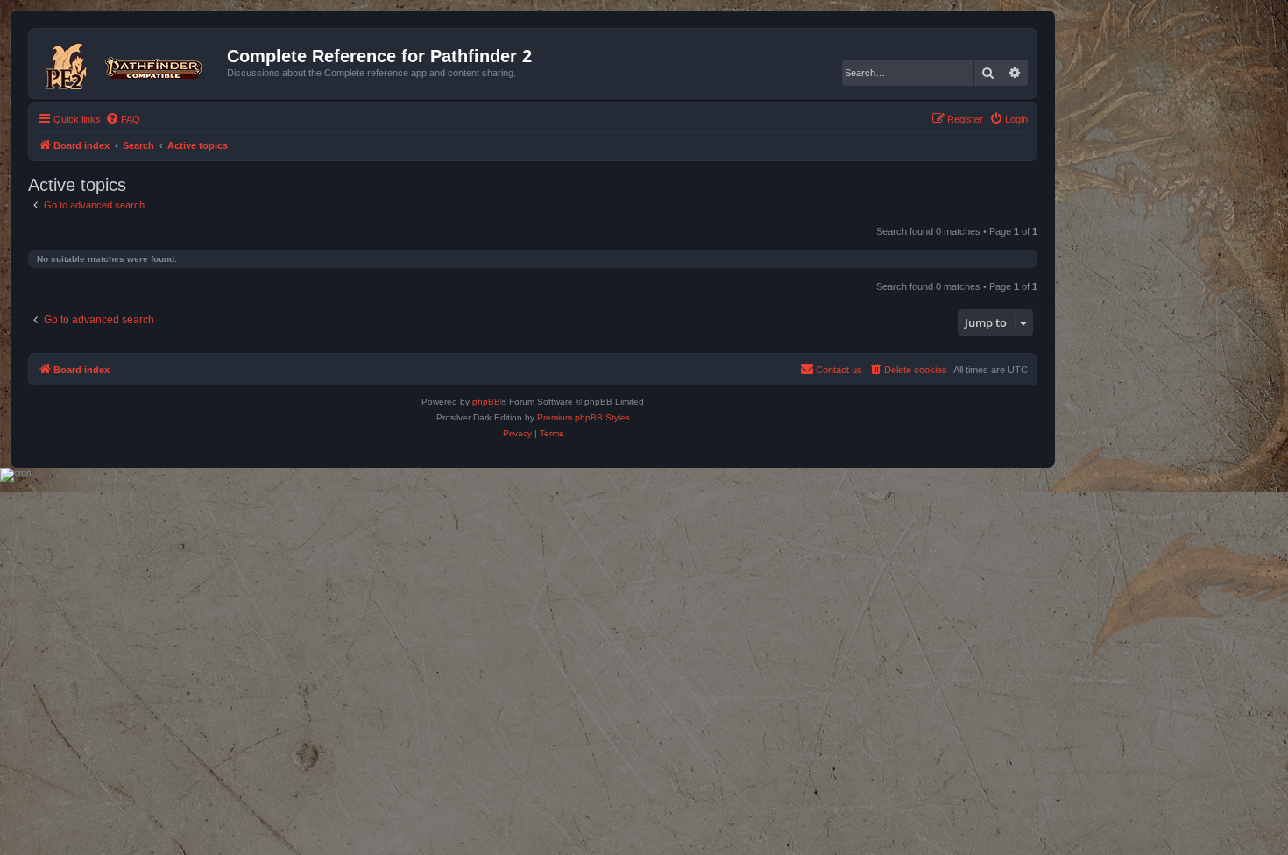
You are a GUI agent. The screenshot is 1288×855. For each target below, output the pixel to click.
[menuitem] (122, 119)
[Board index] (130, 63)
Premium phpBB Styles (583, 417)
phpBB (486, 401)
